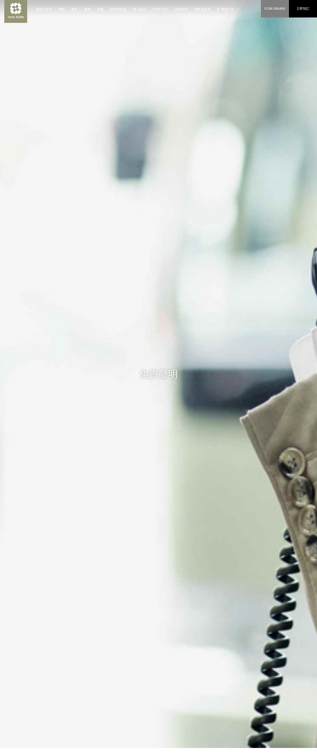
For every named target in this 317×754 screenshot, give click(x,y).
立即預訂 (303, 9)
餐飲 (74, 9)
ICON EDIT (160, 9)
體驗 (61, 9)
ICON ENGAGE (275, 9)
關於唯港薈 (118, 9)
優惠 (100, 9)
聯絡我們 (181, 9)
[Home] (15, 11)
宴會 (87, 9)
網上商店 (139, 9)
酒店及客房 (44, 9)
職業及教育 (202, 9)
